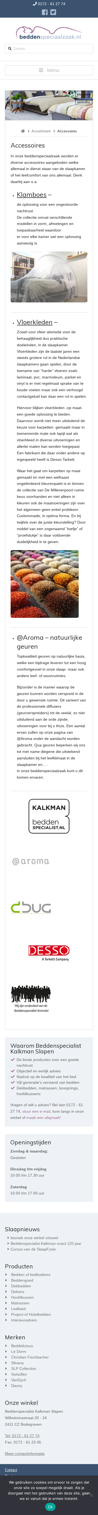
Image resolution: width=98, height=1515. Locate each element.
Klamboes (32, 194)
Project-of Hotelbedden (31, 1314)
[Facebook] (45, 12)
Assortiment (41, 131)
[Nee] (91, 1495)
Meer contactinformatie (25, 1453)
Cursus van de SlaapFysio (33, 1249)
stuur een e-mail (36, 1111)
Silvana (17, 1363)
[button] (49, 70)
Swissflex (19, 1374)
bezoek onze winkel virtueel (34, 1238)
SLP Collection (23, 1368)
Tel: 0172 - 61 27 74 (22, 1436)
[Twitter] (53, 12)
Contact (11, 1470)
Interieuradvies (24, 1320)
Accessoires (67, 131)
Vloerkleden (35, 322)
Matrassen (20, 1303)
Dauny (16, 1385)
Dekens (17, 1291)
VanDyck (18, 1380)
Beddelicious (22, 1346)
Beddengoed (22, 1280)
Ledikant (18, 1309)
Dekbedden (21, 1286)
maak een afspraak (43, 1117)
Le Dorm (18, 1351)
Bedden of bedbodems (30, 1274)
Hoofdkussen (22, 1297)
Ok (50, 1507)
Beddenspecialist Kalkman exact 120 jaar (46, 1243)
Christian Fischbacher (30, 1357)
